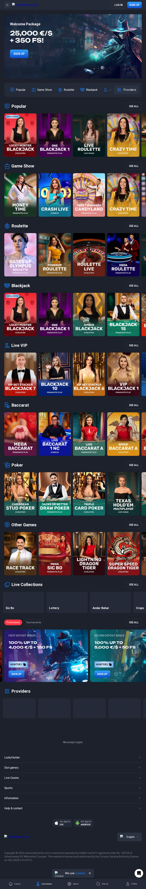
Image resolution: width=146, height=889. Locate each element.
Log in (118, 5)
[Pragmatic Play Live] (89, 708)
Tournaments (33, 622)
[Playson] (124, 708)
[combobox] (129, 837)
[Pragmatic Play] (19, 708)
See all (134, 106)
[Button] (7, 5)
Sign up (134, 5)
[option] (17, 90)
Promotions (13, 622)
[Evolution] (54, 708)
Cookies (80, 873)
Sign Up (19, 53)
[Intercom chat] (139, 873)
